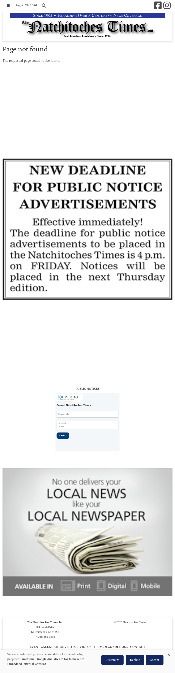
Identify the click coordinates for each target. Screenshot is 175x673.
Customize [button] (112, 660)
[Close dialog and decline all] (169, 654)
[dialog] (87, 661)
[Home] (87, 26)
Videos (85, 647)
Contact (137, 647)
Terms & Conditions (110, 647)
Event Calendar (44, 647)
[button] (8, 5)
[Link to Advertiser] (87, 230)
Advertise (68, 647)
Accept (154, 660)
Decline (135, 660)
